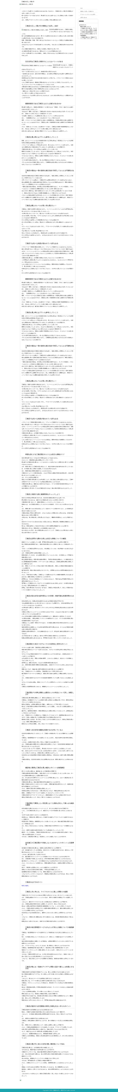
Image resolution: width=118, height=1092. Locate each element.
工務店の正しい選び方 (59, 1090)
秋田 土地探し (25, 885)
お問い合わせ (83, 17)
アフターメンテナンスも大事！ (88, 14)
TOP (81, 8)
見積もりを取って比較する (87, 11)
